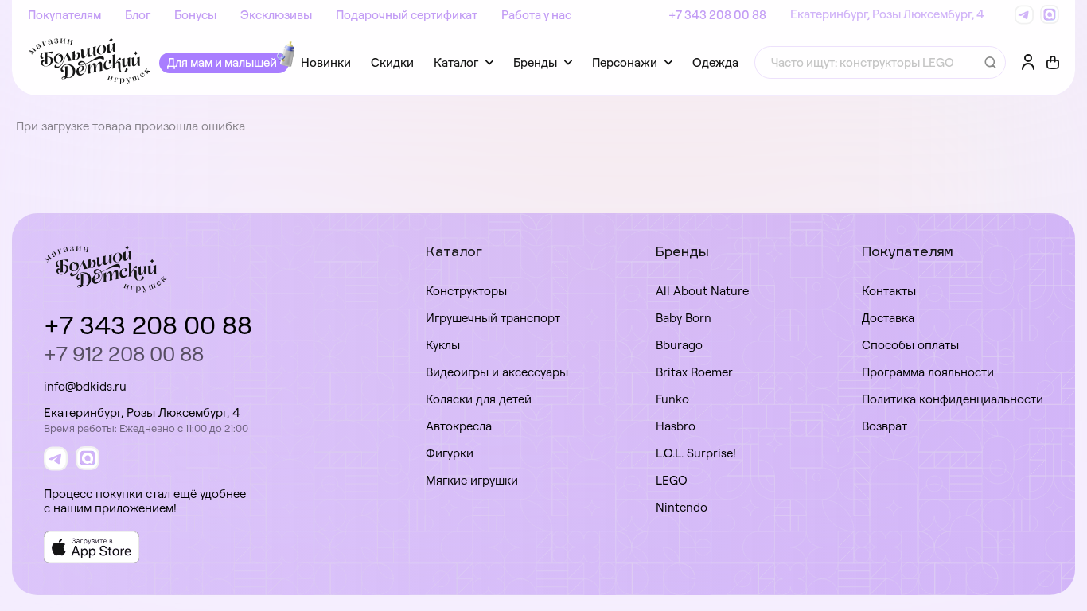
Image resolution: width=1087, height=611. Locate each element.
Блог (137, 14)
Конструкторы (466, 290)
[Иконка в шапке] (1052, 63)
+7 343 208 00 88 (717, 14)
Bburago (679, 344)
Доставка (888, 317)
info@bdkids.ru (85, 386)
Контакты (889, 290)
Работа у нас (536, 14)
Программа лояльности (928, 371)
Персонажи (624, 62)
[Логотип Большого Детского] (89, 62)
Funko (672, 399)
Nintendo (681, 507)
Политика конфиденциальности (952, 399)
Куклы (443, 344)
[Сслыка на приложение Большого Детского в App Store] (91, 547)
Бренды (535, 62)
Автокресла (459, 426)
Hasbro (675, 426)
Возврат (884, 426)
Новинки (326, 62)
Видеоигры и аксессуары (497, 371)
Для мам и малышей (222, 62)
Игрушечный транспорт (493, 317)
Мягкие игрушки (472, 480)
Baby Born (683, 317)
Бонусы (195, 14)
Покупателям (64, 14)
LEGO (672, 480)
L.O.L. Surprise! (696, 453)
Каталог (456, 62)
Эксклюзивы (276, 14)
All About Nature (702, 290)
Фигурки (449, 453)
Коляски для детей (479, 399)
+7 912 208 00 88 (124, 354)
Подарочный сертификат (406, 14)
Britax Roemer (694, 371)
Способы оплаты (910, 344)
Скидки (392, 62)
